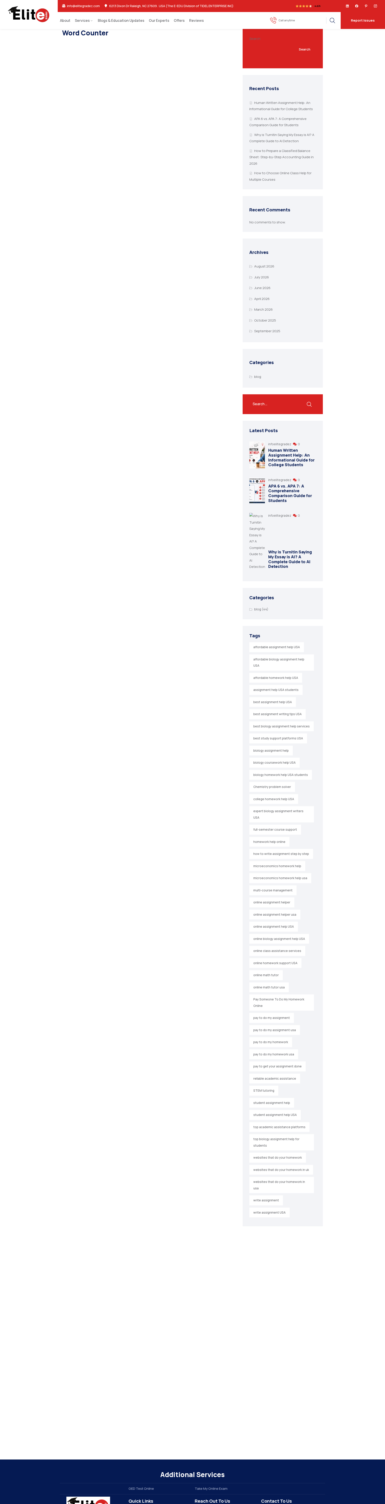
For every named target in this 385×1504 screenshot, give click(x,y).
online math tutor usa (269, 987)
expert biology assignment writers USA (278, 814)
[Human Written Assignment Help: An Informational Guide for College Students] (257, 454)
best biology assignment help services (281, 726)
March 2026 (263, 309)
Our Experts (159, 20)
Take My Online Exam (211, 1488)
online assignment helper (271, 902)
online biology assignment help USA (279, 939)
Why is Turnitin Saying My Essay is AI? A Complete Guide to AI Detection (290, 559)
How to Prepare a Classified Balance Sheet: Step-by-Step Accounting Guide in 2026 (281, 157)
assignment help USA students (276, 690)
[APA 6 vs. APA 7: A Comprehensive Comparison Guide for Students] (257, 490)
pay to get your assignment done (277, 1066)
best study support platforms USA (278, 738)
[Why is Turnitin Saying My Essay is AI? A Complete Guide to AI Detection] (257, 541)
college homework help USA (273, 799)
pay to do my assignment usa (274, 1030)
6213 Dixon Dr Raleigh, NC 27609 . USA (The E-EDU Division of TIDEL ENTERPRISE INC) (171, 6)
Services (82, 20)
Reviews (196, 20)
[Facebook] (356, 6)
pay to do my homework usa (273, 1054)
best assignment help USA (272, 702)
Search (254, 38)
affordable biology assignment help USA (278, 662)
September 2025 (267, 331)
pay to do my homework (270, 1042)
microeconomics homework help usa (280, 878)
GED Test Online (141, 1488)
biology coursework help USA (274, 763)
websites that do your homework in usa (279, 1185)
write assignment (266, 1200)
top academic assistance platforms (279, 1127)
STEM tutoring (263, 1091)
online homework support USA (275, 963)
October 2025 (265, 320)
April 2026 (262, 298)
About (65, 20)
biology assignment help (271, 751)
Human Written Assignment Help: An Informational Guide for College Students (291, 457)
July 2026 (261, 277)
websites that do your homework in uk (281, 1170)
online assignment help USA (273, 927)
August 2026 (264, 266)
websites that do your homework (277, 1158)
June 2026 (262, 287)
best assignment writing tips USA (277, 714)
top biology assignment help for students (276, 1142)
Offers (179, 20)
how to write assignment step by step (281, 854)
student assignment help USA (275, 1115)
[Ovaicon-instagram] (375, 6)
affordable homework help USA (275, 678)
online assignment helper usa (274, 915)
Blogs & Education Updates (121, 20)
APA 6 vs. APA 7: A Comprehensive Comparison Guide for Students (290, 493)
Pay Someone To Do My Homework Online (278, 1002)
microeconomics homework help (277, 866)
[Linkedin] (347, 6)
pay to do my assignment (271, 1018)
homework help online (269, 842)
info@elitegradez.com (83, 6)
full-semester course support (275, 830)
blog (257, 376)
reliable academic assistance (274, 1079)
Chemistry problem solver (272, 787)
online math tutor (266, 975)
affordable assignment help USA (276, 647)
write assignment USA (269, 1212)
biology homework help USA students (280, 775)
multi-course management (273, 890)
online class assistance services (277, 951)
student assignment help (271, 1103)
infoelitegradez (280, 444)
